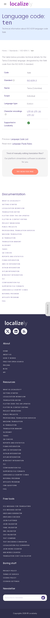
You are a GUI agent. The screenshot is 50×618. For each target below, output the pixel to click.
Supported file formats (13, 286)
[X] (8, 331)
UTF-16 (37, 111)
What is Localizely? (11, 201)
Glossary (6, 245)
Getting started (9, 204)
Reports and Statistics (12, 256)
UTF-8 (30, 111)
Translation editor (11, 212)
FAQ (3, 301)
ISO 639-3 (24, 50)
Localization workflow (13, 208)
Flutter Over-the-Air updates (15, 216)
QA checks (7, 253)
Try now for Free (25, 171)
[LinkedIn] (16, 331)
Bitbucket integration (12, 275)
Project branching (11, 223)
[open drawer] (5, 4)
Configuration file (11, 282)
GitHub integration (11, 268)
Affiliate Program (10, 297)
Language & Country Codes (15, 290)
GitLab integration (10, 271)
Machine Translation (12, 234)
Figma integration (10, 260)
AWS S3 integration (11, 264)
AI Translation (9, 238)
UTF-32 (30, 115)
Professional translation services (18, 230)
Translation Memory (11, 242)
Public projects (9, 227)
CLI (3, 279)
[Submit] (43, 598)
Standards (13, 50)
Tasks (4, 249)
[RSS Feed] (24, 331)
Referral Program (10, 294)
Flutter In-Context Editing (14, 219)
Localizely (33, 613)
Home (4, 50)
